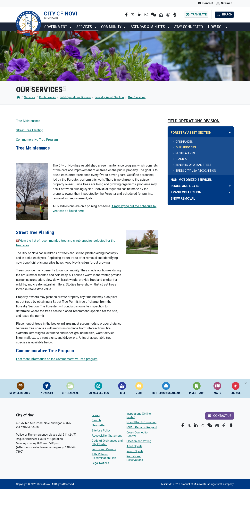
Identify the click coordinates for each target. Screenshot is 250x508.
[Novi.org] (168, 15)
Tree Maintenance (28, 121)
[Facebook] (126, 15)
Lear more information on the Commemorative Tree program (56, 359)
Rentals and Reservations (135, 458)
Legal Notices (100, 463)
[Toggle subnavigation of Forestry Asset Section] (229, 133)
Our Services (137, 97)
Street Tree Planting (29, 130)
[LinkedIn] (139, 15)
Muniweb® (200, 484)
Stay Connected (188, 26)
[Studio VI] (161, 15)
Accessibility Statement (107, 435)
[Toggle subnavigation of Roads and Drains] (229, 186)
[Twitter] (133, 15)
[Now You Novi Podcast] (174, 15)
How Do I (216, 26)
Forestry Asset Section (109, 97)
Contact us (221, 416)
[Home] (18, 97)
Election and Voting (139, 441)
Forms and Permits (104, 449)
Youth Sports (135, 451)
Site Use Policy (101, 430)
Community (111, 26)
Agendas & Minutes (148, 26)
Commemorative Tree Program (37, 139)
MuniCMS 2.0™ (169, 484)
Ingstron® (216, 484)
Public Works (47, 97)
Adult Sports (134, 446)
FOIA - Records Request (142, 427)
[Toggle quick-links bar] (245, 383)
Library (96, 415)
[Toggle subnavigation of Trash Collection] (229, 192)
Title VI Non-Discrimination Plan (104, 456)
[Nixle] (153, 15)
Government (56, 26)
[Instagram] (146, 15)
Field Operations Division (75, 97)
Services (84, 26)
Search (96, 420)
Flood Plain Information (141, 422)
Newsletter (98, 425)
